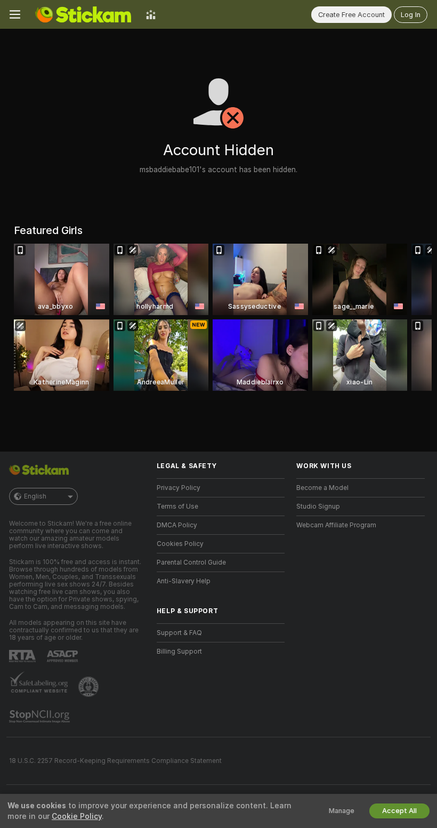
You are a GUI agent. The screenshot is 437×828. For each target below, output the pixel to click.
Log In (410, 15)
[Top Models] (150, 14)
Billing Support (179, 651)
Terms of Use (177, 506)
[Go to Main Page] (83, 14)
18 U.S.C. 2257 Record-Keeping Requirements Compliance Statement (115, 761)
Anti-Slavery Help (184, 581)
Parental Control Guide (191, 562)
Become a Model (322, 488)
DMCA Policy (177, 525)
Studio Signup (318, 506)
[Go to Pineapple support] (89, 687)
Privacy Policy (178, 488)
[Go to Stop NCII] (40, 716)
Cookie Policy (77, 816)
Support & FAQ (179, 633)
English (35, 496)
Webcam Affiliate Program (336, 525)
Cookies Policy (180, 544)
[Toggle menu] (15, 14)
